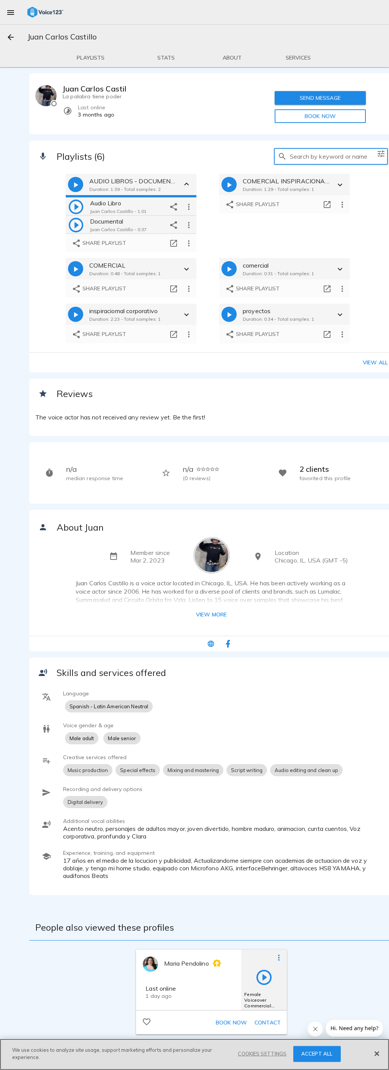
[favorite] (146, 1021)
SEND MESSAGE (320, 98)
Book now (231, 1022)
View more (211, 614)
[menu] (10, 12)
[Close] (376, 1053)
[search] (282, 156)
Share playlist (103, 243)
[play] (76, 206)
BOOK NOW (320, 116)
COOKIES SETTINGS (262, 1054)
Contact (268, 1022)
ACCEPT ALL (316, 1054)
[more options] (188, 206)
